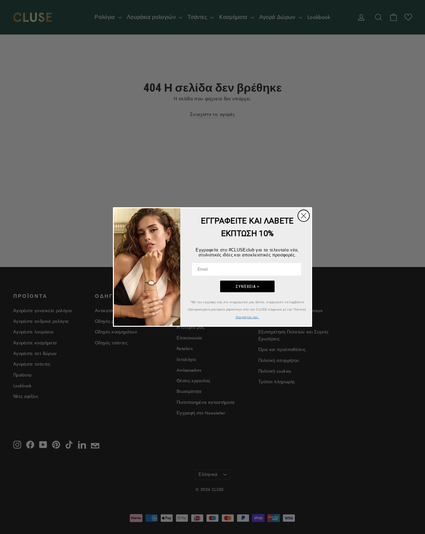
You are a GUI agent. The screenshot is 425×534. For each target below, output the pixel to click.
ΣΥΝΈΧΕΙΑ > (247, 286)
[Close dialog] (303, 216)
